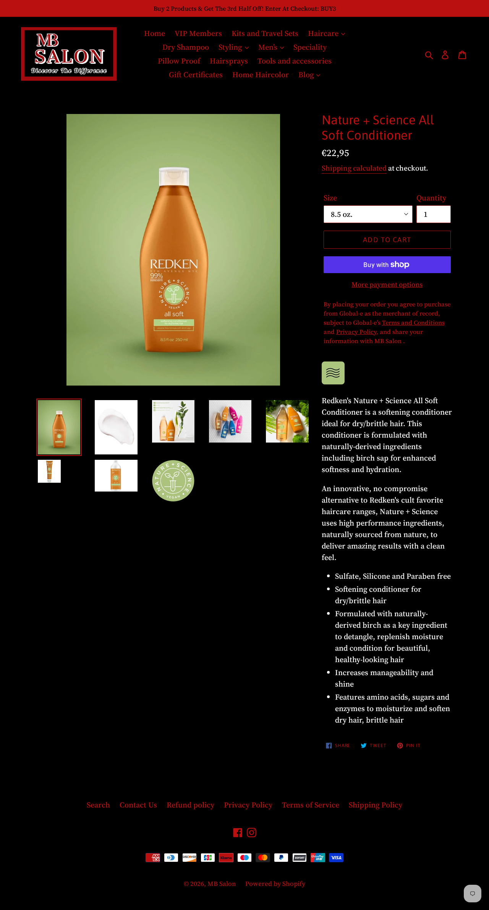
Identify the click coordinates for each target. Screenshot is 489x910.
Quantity (431, 197)
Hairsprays (229, 60)
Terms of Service (310, 804)
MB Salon (222, 883)
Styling (231, 47)
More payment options (387, 284)
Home (154, 33)
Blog (307, 74)
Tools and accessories (294, 60)
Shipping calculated (354, 168)
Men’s (268, 47)
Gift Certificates (196, 74)
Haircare (324, 33)
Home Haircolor (260, 74)
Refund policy (190, 804)
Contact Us (138, 804)
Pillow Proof (179, 60)
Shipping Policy (375, 804)
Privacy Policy (248, 804)
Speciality (310, 47)
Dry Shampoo (185, 47)
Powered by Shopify (275, 883)
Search (98, 804)
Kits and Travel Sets (265, 33)
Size (330, 197)
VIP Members (198, 33)
